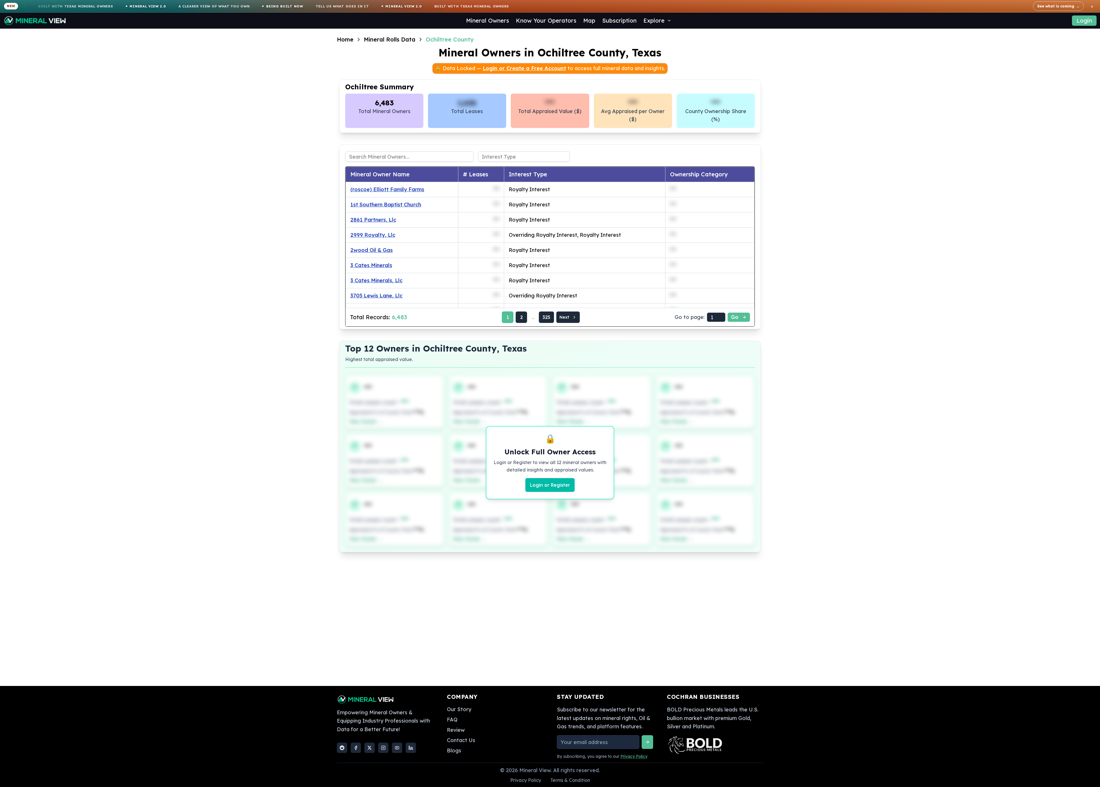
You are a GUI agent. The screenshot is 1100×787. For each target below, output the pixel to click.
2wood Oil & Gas (371, 250)
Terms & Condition (570, 780)
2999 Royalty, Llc (372, 235)
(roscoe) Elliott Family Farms (387, 189)
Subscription (619, 20)
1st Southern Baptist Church (385, 204)
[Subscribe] (647, 742)
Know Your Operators (546, 20)
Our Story (459, 709)
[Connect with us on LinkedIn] (411, 748)
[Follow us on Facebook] (356, 748)
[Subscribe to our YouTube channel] (397, 748)
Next (564, 317)
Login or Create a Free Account (524, 68)
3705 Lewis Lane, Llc (376, 295)
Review (456, 730)
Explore (654, 20)
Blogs (454, 750)
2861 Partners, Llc (373, 219)
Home (345, 39)
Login (1084, 20)
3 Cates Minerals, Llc (376, 280)
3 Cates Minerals (371, 265)
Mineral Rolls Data (389, 39)
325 (546, 317)
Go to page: (690, 317)
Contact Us (461, 740)
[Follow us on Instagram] (383, 748)
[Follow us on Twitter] (369, 748)
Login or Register (550, 485)
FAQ (452, 719)
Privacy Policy (633, 756)
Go (734, 317)
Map (589, 20)
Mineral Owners (487, 20)
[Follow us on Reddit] (342, 748)
